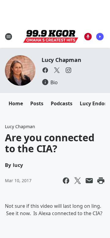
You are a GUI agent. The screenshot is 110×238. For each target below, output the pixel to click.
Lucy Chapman (61, 59)
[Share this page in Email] (89, 180)
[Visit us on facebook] (45, 70)
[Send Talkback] (88, 36)
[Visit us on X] (57, 70)
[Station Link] (50, 37)
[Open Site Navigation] (8, 36)
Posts (36, 103)
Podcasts (61, 103)
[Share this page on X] (77, 180)
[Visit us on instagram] (68, 70)
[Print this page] (101, 180)
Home (16, 103)
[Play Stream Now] (100, 36)
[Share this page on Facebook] (66, 180)
